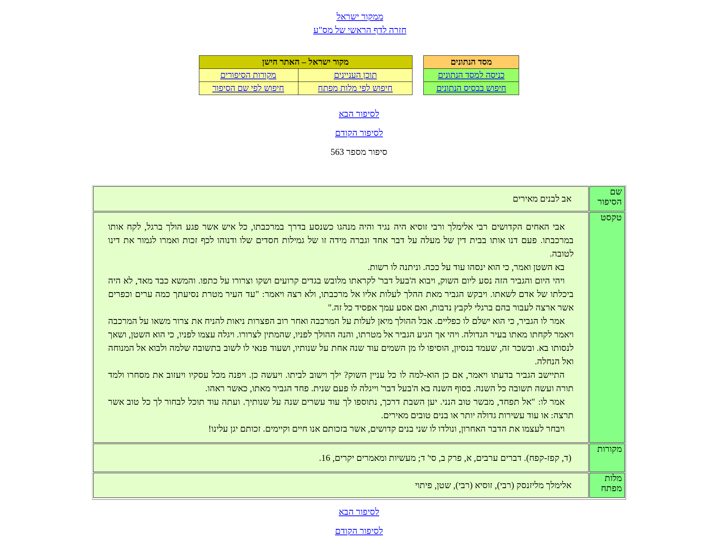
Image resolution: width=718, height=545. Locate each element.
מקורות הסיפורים (248, 75)
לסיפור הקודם (359, 133)
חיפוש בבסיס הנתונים (471, 88)
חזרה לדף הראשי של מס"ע (359, 30)
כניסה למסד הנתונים (471, 75)
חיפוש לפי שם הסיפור (248, 88)
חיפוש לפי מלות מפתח (355, 88)
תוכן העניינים (355, 75)
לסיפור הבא (359, 114)
